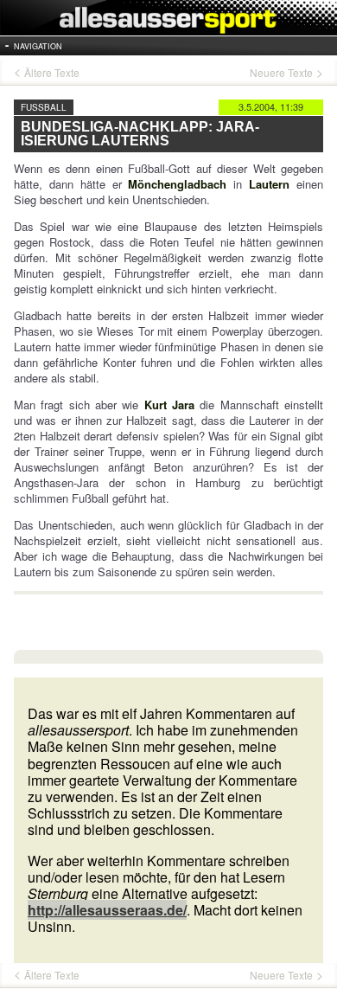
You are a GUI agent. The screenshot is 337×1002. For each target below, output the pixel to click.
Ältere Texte (51, 72)
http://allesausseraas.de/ (107, 910)
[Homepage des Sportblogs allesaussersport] (168, 17)
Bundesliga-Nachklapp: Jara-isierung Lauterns (140, 133)
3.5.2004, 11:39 (270, 106)
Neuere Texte (281, 72)
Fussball (44, 107)
